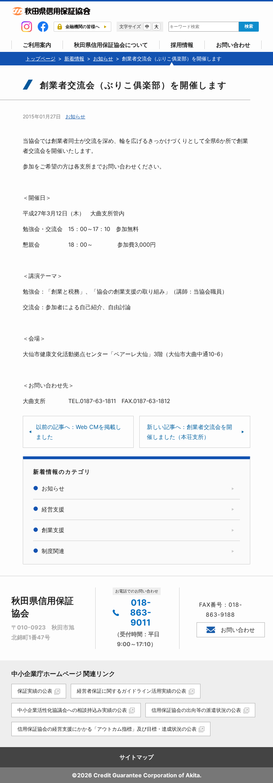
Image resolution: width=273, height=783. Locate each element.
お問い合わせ (233, 44)
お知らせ (75, 116)
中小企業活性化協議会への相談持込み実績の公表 (72, 710)
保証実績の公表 (34, 691)
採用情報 (182, 44)
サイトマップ (136, 757)
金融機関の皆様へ (82, 26)
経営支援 (53, 509)
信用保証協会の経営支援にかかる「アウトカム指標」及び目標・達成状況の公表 (107, 729)
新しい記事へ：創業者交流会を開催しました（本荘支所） (189, 431)
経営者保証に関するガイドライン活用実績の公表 (131, 691)
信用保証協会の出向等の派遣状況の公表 (196, 710)
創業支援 (53, 529)
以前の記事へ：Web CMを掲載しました (78, 431)
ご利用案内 (37, 44)
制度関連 (53, 550)
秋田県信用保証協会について (111, 44)
